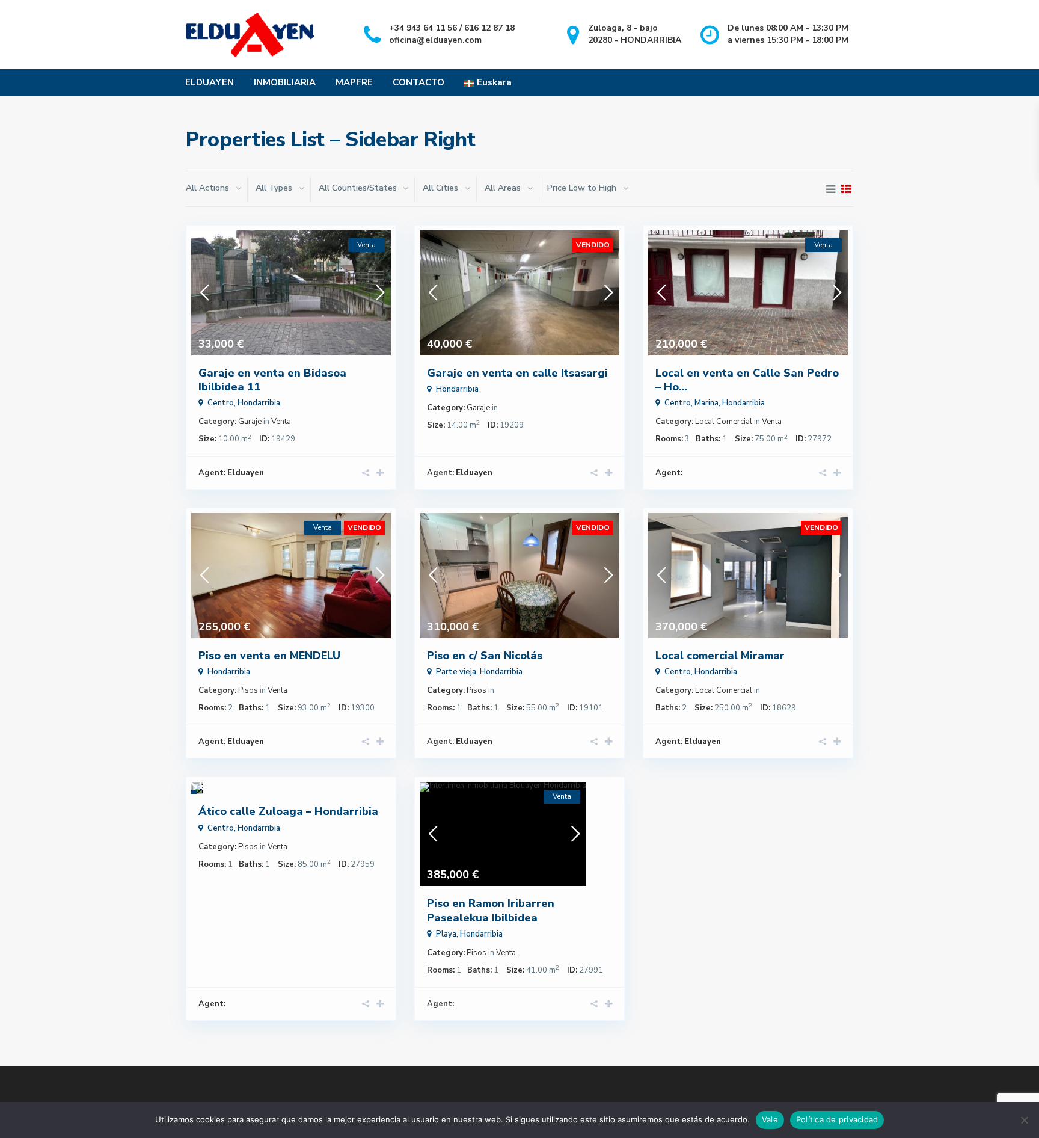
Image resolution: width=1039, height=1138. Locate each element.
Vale (770, 1119)
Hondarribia (259, 403)
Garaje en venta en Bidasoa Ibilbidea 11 (272, 380)
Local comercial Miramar (720, 655)
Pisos (248, 690)
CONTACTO (418, 82)
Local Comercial (723, 421)
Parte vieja (456, 671)
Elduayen (245, 472)
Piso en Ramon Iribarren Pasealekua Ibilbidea (490, 910)
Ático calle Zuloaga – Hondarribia (288, 811)
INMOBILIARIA (285, 82)
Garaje (250, 421)
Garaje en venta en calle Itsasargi (517, 373)
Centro (220, 403)
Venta (281, 421)
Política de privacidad (837, 1119)
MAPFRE (354, 82)
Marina (706, 403)
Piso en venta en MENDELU (269, 655)
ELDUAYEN (209, 82)
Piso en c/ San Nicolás (484, 655)
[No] (1024, 1120)
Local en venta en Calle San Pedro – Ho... (747, 380)
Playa (446, 934)
